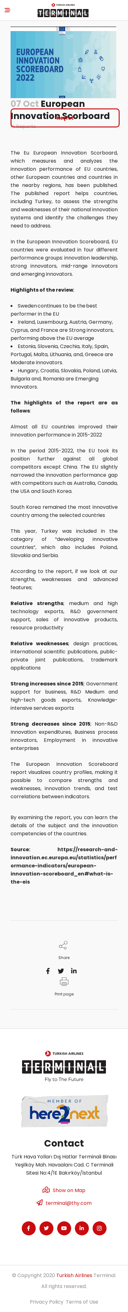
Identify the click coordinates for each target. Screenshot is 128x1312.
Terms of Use (82, 1301)
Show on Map (69, 1190)
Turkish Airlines (74, 1275)
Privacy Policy (46, 1301)
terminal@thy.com (69, 1203)
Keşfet (65, 118)
